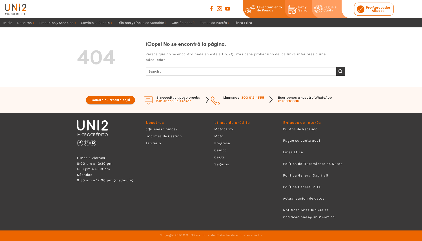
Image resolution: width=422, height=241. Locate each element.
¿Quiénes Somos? (162, 129)
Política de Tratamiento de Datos (312, 164)
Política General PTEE (302, 187)
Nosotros (24, 23)
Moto (219, 136)
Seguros (221, 164)
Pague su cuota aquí (301, 140)
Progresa (222, 143)
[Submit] (340, 71)
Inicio (7, 23)
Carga (219, 157)
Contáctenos (182, 23)
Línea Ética (293, 152)
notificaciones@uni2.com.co (309, 217)
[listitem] (269, 9)
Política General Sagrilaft (306, 175)
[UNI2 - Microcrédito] (21, 9)
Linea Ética (243, 23)
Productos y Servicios (56, 23)
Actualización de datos (303, 198)
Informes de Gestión (164, 136)
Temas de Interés (213, 23)
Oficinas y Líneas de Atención (141, 23)
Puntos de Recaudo (300, 129)
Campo (220, 150)
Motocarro (223, 129)
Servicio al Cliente (95, 23)
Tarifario (153, 143)
